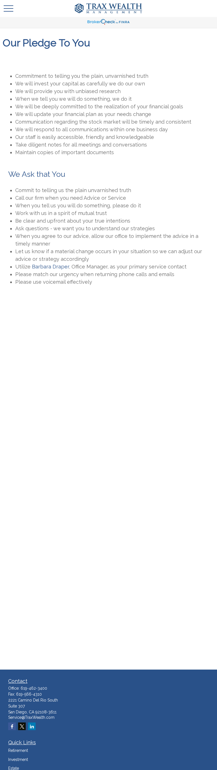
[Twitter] (22, 726)
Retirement (18, 750)
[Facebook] (12, 726)
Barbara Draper (50, 267)
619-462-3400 (34, 688)
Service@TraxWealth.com (31, 717)
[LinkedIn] (32, 726)
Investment (18, 759)
